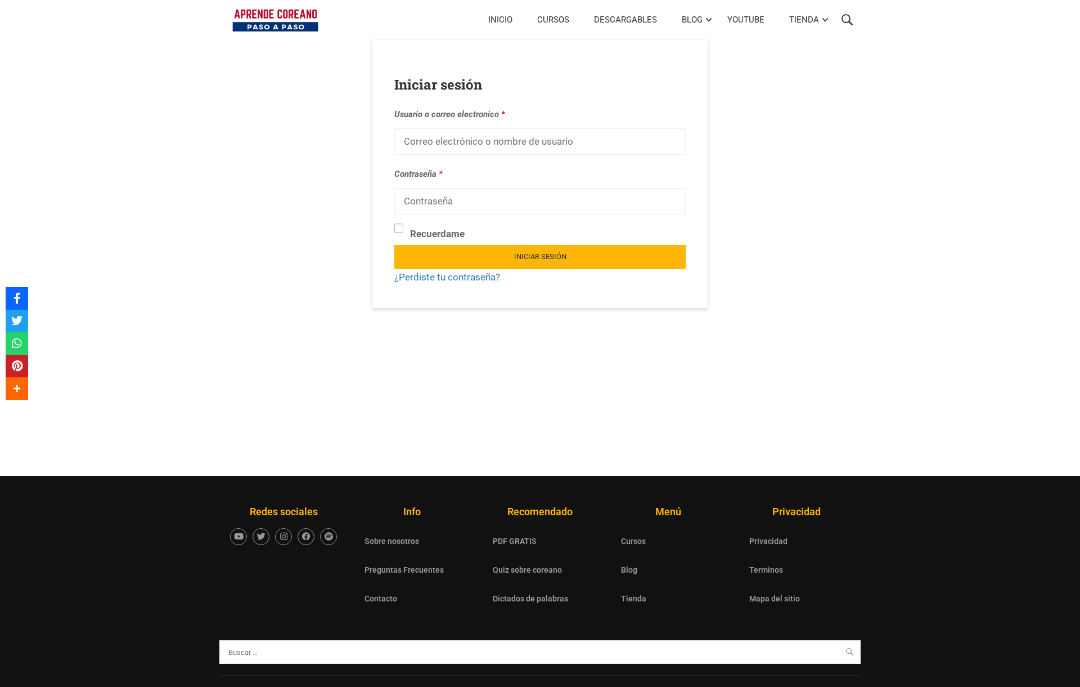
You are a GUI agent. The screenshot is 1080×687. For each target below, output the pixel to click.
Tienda (804, 20)
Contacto (380, 598)
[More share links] (17, 388)
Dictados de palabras (530, 598)
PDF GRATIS (515, 541)
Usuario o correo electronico (449, 114)
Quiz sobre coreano (527, 569)
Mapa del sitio (774, 598)
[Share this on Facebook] (17, 298)
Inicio (500, 20)
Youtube (745, 20)
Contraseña (418, 174)
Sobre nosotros (391, 541)
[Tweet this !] (17, 321)
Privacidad (768, 541)
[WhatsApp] (17, 343)
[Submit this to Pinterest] (17, 366)
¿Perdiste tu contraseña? (447, 277)
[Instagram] (283, 536)
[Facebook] (306, 536)
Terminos (766, 569)
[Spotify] (328, 536)
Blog (692, 20)
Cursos (553, 20)
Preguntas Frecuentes (404, 569)
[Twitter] (261, 536)
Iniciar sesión (540, 256)
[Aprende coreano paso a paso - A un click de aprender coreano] (275, 20)
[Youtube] (238, 536)
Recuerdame (437, 233)
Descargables (625, 20)
